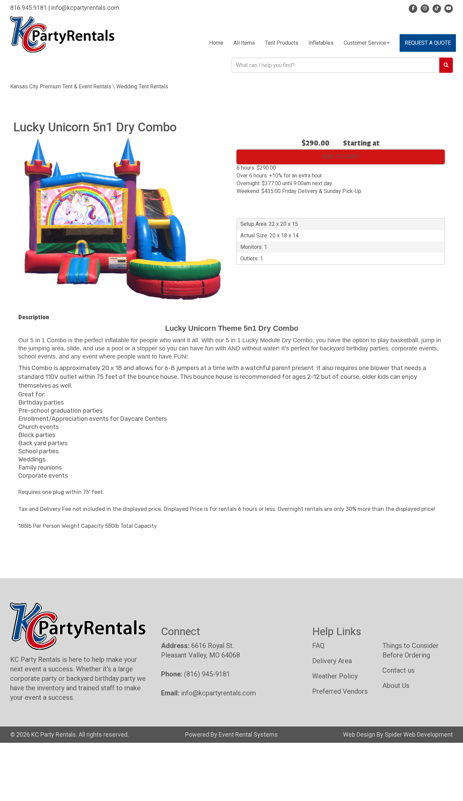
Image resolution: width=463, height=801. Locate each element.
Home (216, 43)
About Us (395, 685)
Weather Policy (335, 676)
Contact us (398, 670)
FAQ (318, 646)
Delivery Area (332, 661)
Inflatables (321, 43)
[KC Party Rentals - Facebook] (413, 7)
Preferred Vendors (340, 691)
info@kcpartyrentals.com (85, 7)
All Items (244, 43)
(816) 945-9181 (207, 674)
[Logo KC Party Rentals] (62, 34)
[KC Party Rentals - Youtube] (447, 7)
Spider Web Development (419, 734)
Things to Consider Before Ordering (410, 650)
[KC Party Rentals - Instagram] (424, 7)
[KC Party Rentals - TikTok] (435, 7)
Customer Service (365, 43)
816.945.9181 (28, 7)
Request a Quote (428, 43)
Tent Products (281, 43)
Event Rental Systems (248, 734)
